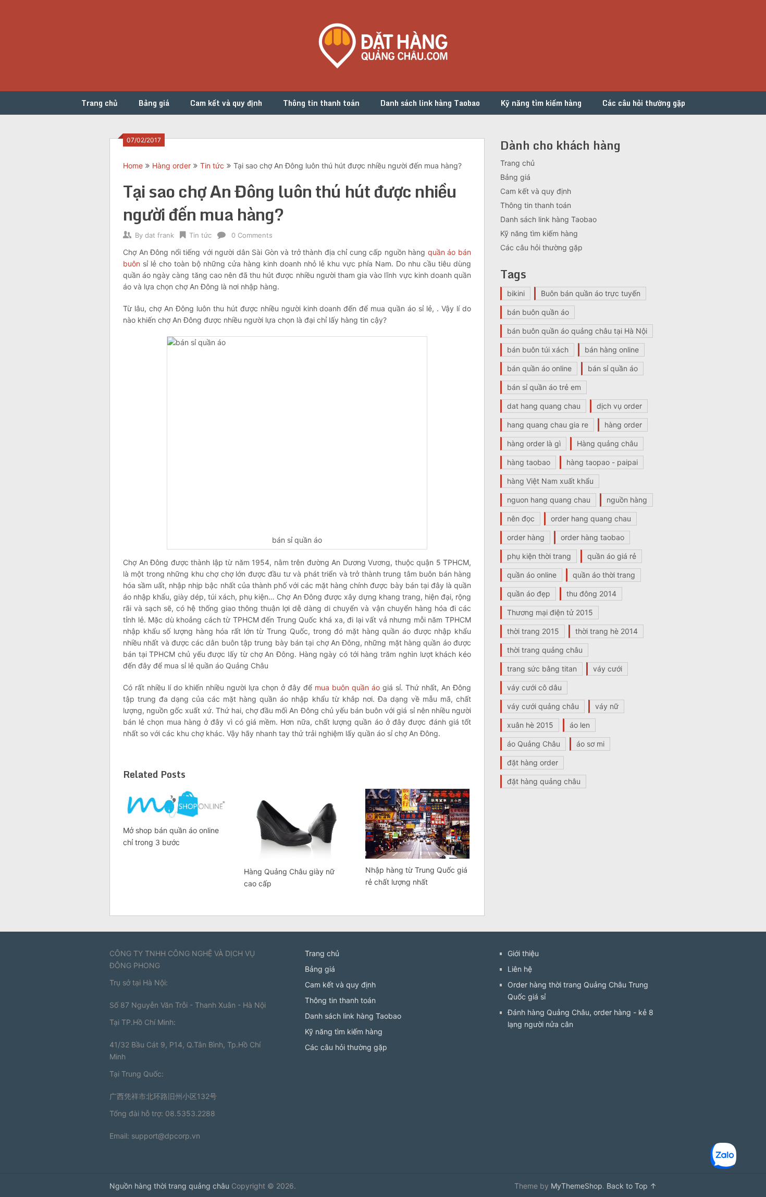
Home (133, 165)
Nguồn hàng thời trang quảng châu (169, 1185)
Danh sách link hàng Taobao (430, 103)
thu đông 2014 (591, 593)
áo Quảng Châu (533, 743)
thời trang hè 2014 (606, 631)
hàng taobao (528, 462)
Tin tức (212, 165)
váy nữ (607, 706)
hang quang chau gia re (547, 424)
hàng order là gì (534, 443)
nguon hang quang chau (548, 499)
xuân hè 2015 (530, 724)
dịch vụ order (619, 405)
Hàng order (171, 165)
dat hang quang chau (543, 405)
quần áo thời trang (604, 574)
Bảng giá (154, 103)
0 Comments (252, 235)
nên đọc (521, 518)
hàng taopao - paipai (602, 462)
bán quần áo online (539, 368)
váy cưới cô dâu (534, 687)
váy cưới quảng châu (543, 706)
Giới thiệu (523, 953)
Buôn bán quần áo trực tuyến (590, 293)
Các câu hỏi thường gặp (643, 103)
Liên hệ (520, 968)
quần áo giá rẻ (611, 556)
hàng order (623, 424)
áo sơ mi (590, 743)
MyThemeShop (576, 1185)
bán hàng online (612, 349)
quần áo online (532, 574)
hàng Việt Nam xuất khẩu (550, 481)
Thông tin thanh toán (321, 103)
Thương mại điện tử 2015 (550, 612)
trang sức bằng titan (542, 668)
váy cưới (607, 668)
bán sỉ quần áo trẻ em (544, 387)
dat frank (159, 235)
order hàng (526, 537)
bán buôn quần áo (538, 312)
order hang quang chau (591, 518)
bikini (516, 293)
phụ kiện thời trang (539, 556)
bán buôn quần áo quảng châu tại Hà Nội (577, 330)
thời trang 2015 (533, 631)
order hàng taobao (592, 537)
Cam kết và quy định (226, 103)
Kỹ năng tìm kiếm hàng (541, 103)
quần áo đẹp (528, 593)
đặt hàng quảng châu (543, 781)
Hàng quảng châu (607, 443)
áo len (580, 724)
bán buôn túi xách (538, 349)
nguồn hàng (627, 499)
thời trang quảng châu (545, 649)
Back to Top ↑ (632, 1185)
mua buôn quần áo (347, 687)
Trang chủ (99, 103)
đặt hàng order (532, 762)
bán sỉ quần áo (613, 368)
